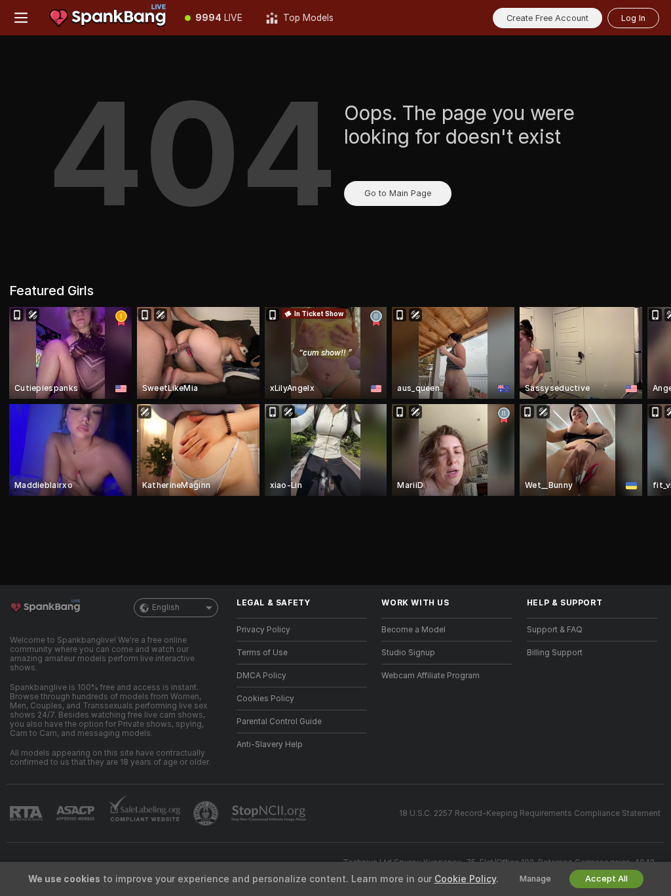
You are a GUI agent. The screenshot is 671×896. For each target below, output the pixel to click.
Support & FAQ (555, 629)
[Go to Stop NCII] (270, 813)
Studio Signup (408, 652)
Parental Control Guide (279, 721)
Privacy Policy (263, 629)
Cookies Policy (265, 698)
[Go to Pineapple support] (207, 813)
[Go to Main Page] (107, 17)
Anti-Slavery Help (270, 744)
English (166, 607)
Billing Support (555, 652)
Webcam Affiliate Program (430, 675)
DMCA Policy (261, 675)
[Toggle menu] (21, 17)
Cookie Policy (465, 879)
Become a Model (413, 629)
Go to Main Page (397, 193)
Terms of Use (262, 652)
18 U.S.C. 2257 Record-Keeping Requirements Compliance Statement (530, 813)
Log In (633, 18)
